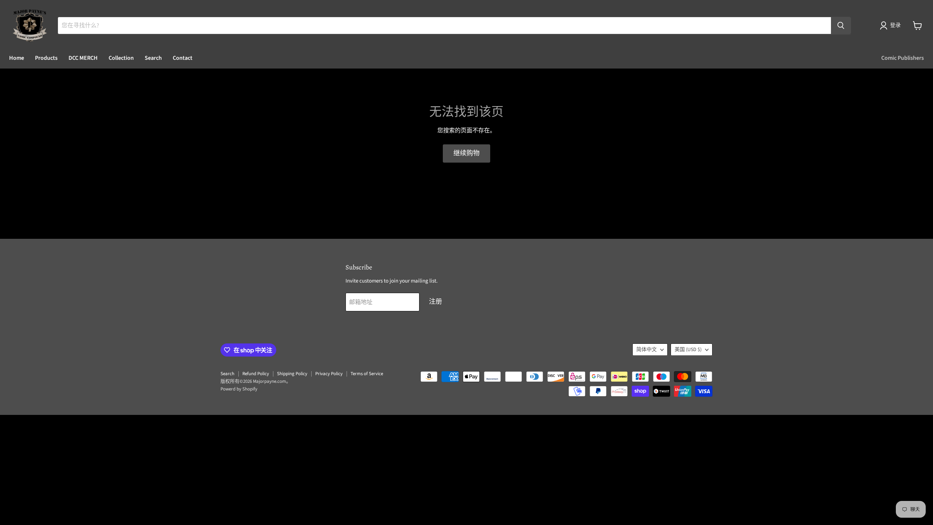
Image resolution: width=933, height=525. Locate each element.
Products (46, 58)
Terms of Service (367, 373)
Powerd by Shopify (238, 389)
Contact (182, 58)
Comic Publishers (902, 58)
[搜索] (841, 25)
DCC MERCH (83, 58)
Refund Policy (255, 373)
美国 (688, 349)
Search (153, 58)
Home (16, 58)
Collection (121, 58)
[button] (892, 25)
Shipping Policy (292, 373)
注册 (435, 301)
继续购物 (466, 153)
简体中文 (646, 349)
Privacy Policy (329, 373)
